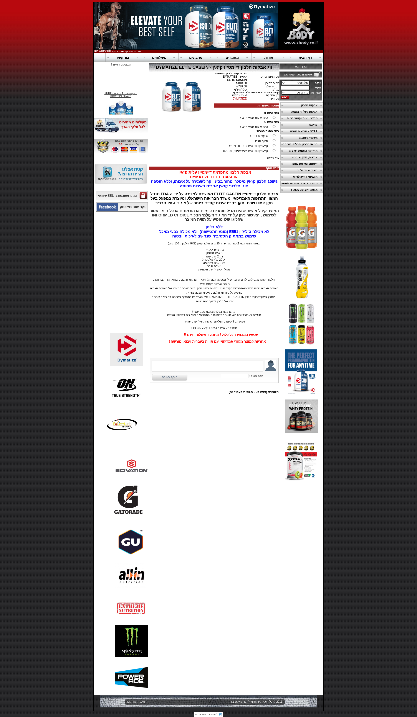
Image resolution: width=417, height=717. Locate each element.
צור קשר (122, 57)
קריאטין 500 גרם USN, (248, 146)
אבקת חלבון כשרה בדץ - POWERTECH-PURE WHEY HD (115, 51)
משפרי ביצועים (308, 137)
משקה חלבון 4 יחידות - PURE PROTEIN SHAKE (120, 92)
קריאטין (313, 124)
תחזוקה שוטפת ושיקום (303, 150)
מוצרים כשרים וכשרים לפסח (300, 183)
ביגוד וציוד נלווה (307, 170)
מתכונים (195, 57)
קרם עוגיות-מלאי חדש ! (254, 118)
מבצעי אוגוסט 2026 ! (304, 190)
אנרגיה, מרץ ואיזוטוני (304, 157)
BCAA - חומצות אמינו (304, 131)
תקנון (142, 701)
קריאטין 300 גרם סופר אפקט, (245, 151)
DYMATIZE (239, 98)
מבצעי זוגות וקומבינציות (302, 118)
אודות (268, 57)
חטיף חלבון (261, 141)
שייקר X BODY (259, 136)
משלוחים (159, 57)
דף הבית (305, 57)
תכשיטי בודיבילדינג (305, 176)
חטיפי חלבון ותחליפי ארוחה (300, 144)
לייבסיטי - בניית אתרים (206, 714)
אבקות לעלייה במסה (304, 111)
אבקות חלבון (309, 105)
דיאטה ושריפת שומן (305, 163)
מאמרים (232, 57)
